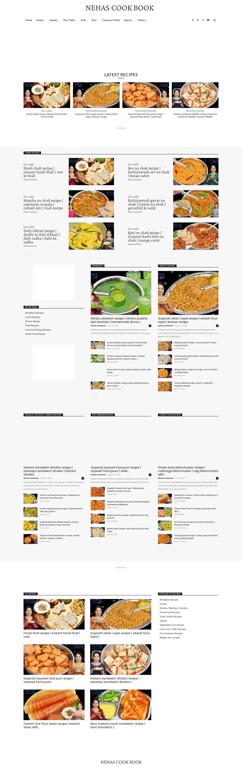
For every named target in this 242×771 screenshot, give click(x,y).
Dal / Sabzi (46, 110)
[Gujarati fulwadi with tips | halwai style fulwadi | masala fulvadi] (98, 492)
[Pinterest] (202, 20)
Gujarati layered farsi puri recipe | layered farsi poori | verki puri (146, 115)
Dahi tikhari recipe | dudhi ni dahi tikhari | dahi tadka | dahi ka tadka (42, 236)
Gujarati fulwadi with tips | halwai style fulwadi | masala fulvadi (125, 489)
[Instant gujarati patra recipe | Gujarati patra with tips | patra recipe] (31, 512)
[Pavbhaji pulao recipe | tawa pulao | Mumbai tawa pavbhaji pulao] (165, 539)
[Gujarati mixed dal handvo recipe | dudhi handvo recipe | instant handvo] (31, 539)
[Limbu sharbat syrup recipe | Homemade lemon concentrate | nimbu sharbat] (98, 345)
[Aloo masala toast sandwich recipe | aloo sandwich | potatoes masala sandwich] (120, 705)
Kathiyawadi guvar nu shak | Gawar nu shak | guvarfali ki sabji (147, 204)
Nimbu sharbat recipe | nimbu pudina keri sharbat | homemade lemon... (119, 320)
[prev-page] (118, 125)
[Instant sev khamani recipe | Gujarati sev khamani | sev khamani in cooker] (31, 499)
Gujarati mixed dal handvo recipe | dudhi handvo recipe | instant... (59, 537)
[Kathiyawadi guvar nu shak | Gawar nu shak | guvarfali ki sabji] (195, 203)
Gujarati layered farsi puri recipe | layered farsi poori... (49, 680)
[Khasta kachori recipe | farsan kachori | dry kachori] (98, 519)
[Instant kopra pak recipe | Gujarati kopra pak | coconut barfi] (165, 359)
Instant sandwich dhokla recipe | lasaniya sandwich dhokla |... (114, 680)
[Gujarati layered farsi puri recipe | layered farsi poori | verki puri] (145, 95)
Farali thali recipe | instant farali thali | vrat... (52, 635)
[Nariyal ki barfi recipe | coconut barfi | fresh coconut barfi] (165, 346)
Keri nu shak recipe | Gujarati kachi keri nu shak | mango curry (146, 236)
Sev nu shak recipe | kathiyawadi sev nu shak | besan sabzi (148, 172)
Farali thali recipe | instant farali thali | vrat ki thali (46, 115)
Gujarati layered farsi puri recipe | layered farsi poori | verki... (116, 469)
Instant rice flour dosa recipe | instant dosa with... (52, 725)
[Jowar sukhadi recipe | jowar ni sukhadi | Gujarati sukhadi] (165, 386)
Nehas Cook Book (30, 179)
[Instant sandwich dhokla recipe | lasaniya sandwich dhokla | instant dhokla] (195, 95)
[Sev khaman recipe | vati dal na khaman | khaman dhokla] (165, 525)
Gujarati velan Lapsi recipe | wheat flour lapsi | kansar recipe (96, 115)
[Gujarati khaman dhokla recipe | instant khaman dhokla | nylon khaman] (31, 525)
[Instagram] (197, 20)
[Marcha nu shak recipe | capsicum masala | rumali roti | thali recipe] (91, 203)
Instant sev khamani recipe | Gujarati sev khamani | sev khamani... (60, 496)
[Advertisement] (121, 49)
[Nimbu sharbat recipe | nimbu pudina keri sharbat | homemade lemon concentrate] (121, 293)
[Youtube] (208, 20)
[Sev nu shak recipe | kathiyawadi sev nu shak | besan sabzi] (195, 171)
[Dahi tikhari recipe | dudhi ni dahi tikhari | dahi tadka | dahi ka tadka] (91, 236)
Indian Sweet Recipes (96, 110)
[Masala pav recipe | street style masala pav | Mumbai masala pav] (165, 499)
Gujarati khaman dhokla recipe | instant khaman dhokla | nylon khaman (59, 523)
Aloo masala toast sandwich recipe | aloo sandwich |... (117, 725)
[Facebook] (192, 20)
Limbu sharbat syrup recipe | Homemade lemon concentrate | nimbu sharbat (127, 344)
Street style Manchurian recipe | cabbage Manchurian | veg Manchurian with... (188, 470)
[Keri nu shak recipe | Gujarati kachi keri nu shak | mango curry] (195, 236)
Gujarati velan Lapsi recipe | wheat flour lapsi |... (120, 635)
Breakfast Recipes (195, 110)
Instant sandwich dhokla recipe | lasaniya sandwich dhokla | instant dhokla (195, 115)
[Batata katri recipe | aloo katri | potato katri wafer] (98, 532)
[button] (214, 20)
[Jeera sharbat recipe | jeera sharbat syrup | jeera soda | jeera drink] (98, 385)
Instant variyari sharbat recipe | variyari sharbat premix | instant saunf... (126, 357)
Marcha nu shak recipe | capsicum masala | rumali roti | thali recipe (43, 204)
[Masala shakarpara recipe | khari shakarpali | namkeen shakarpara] (98, 505)
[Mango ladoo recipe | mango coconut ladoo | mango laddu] (165, 373)
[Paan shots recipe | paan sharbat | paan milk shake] (98, 372)
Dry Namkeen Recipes (145, 110)
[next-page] (123, 125)
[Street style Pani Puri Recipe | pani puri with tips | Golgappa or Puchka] (165, 512)
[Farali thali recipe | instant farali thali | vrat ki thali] (47, 95)
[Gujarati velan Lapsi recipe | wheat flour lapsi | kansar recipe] (96, 95)
